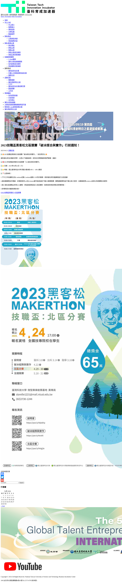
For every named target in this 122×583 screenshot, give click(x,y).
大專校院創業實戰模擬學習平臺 (15, 104)
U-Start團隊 (12, 59)
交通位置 (11, 32)
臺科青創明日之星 (14, 82)
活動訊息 (11, 150)
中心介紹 (8, 22)
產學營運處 (13, 14)
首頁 (6, 20)
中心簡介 (11, 25)
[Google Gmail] (61, 480)
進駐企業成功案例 (14, 52)
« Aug (3, 506)
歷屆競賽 (11, 88)
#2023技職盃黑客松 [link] (7, 192)
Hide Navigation (17, 16)
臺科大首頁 (4, 14)
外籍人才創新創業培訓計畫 (17, 73)
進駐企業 (11, 48)
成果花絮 (8, 77)
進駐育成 (8, 36)
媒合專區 (11, 45)
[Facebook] (61, 474)
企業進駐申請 (13, 38)
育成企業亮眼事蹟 (14, 54)
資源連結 (8, 93)
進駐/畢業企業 (9, 43)
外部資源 (11, 98)
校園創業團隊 (9, 57)
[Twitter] (61, 477)
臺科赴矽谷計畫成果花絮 (16, 86)
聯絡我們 (21, 14)
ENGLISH (28, 14)
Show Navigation (6, 16)
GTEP (10, 84)
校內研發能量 (13, 95)
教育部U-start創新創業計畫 (13, 107)
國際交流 (11, 75)
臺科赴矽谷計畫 (13, 71)
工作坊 (10, 91)
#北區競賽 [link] (17, 192)
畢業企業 (11, 50)
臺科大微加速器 (10, 102)
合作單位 (11, 100)
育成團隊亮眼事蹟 (14, 66)
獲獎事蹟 (11, 80)
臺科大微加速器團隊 (15, 61)
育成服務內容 (13, 41)
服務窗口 (11, 27)
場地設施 (11, 29)
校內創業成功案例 (14, 64)
